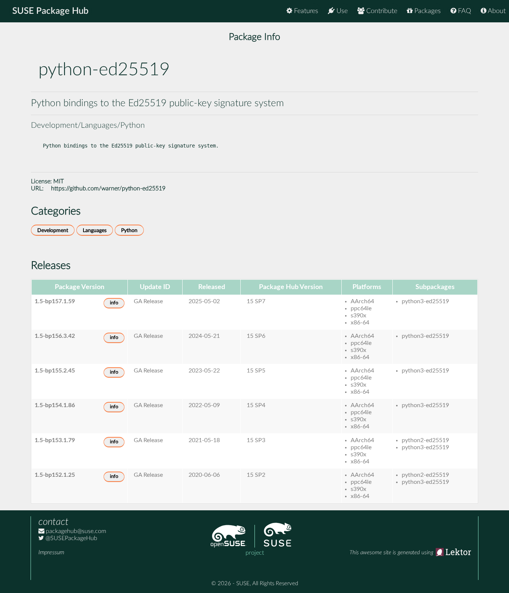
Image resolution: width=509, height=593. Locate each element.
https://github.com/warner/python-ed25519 (108, 188)
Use (341, 11)
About (496, 11)
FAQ (463, 11)
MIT (58, 181)
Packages (426, 11)
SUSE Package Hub (50, 11)
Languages (95, 230)
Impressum (51, 552)
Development (52, 230)
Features (305, 11)
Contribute (380, 11)
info (114, 303)
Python (129, 230)
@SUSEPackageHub (70, 538)
